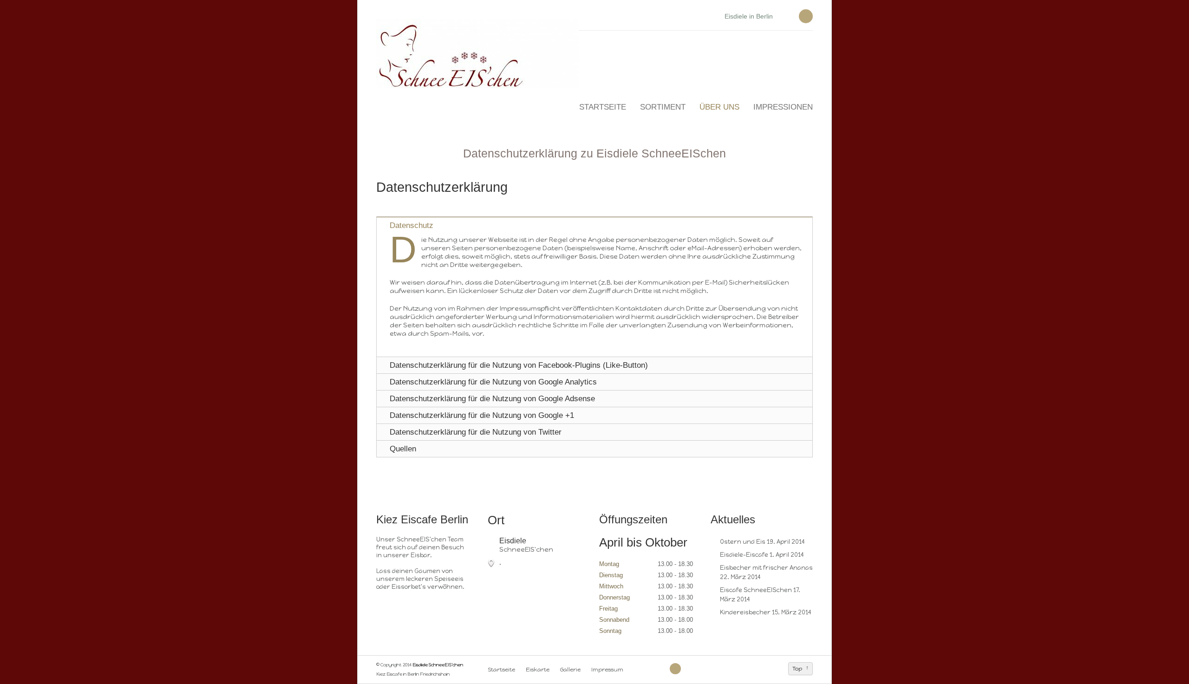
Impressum (607, 669)
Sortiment (663, 107)
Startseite (602, 107)
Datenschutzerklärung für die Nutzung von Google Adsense (492, 398)
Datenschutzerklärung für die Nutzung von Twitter (476, 432)
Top (797, 668)
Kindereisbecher (745, 612)
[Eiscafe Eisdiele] (634, 669)
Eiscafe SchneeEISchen (756, 589)
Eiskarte (537, 669)
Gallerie (570, 669)
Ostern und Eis (742, 541)
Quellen (403, 448)
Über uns (719, 107)
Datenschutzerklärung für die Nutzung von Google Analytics (493, 382)
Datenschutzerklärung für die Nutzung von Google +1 (482, 415)
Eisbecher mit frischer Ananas (766, 567)
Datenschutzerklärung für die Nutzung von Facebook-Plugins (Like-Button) (519, 365)
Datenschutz (411, 225)
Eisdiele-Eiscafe (744, 554)
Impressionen (783, 107)
